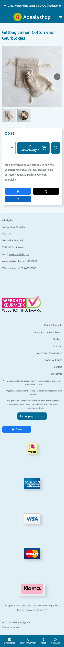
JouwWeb (17, 627)
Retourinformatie (53, 325)
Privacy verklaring (53, 359)
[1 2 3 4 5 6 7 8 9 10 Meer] (10, 148)
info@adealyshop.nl (19, 254)
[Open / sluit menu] (3, 17)
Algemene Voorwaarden (49, 352)
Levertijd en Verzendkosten (48, 332)
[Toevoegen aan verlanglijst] (55, 148)
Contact (58, 366)
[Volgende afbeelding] (57, 76)
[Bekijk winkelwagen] (60, 17)
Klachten (57, 339)
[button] (9, 115)
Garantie (57, 346)
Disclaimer (56, 373)
